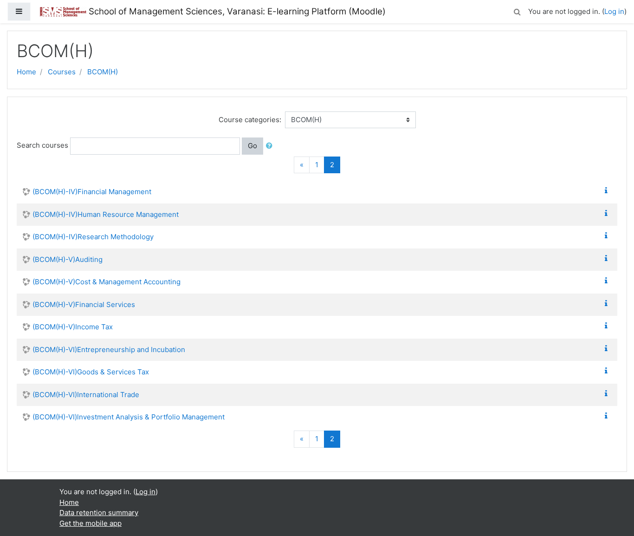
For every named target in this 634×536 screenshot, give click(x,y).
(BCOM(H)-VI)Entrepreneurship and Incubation (108, 349)
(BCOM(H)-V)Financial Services (83, 304)
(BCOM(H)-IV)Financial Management (91, 191)
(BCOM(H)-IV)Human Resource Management (105, 214)
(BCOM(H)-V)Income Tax (72, 326)
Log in (614, 11)
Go (252, 145)
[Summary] (608, 190)
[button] (517, 10)
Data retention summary (98, 512)
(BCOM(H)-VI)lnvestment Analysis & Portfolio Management (128, 416)
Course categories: (250, 119)
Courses (62, 71)
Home (26, 71)
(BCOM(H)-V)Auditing (67, 259)
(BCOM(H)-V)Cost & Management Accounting (106, 281)
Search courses (42, 145)
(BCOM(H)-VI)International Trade (85, 394)
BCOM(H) (102, 71)
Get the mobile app (90, 523)
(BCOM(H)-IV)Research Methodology (93, 236)
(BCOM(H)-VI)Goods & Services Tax (90, 371)
